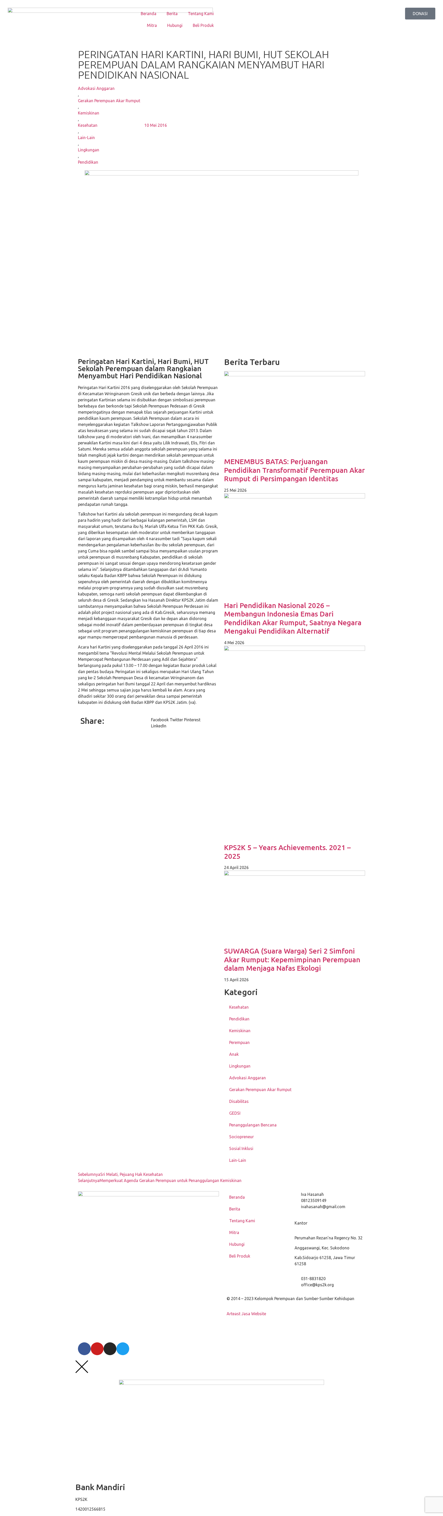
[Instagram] (110, 1348)
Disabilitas (239, 1101)
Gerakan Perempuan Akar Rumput (109, 100)
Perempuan (239, 1042)
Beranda (148, 13)
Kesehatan (87, 125)
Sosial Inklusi (241, 1148)
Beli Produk (203, 25)
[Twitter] (122, 1348)
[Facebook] (84, 1348)
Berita (172, 13)
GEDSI (234, 1113)
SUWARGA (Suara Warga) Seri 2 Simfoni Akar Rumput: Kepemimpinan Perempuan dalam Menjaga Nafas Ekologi (292, 959)
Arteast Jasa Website (246, 1313)
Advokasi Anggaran (96, 88)
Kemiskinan (88, 113)
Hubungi (175, 25)
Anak (234, 1054)
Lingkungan (88, 150)
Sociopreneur (241, 1136)
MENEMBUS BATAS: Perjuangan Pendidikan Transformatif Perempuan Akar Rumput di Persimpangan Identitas (294, 470)
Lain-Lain (86, 137)
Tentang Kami (201, 13)
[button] (160, 720)
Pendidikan (88, 162)
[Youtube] (97, 1348)
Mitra (152, 25)
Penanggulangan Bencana (253, 1125)
